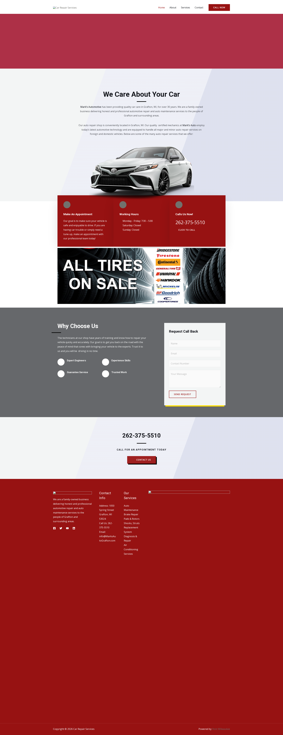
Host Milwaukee (221, 729)
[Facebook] (54, 528)
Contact (199, 7)
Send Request (182, 394)
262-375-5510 (141, 435)
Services (185, 7)
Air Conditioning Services (131, 549)
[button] (185, 230)
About (173, 7)
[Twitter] (61, 528)
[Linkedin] (74, 528)
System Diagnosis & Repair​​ (130, 536)
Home (161, 7)
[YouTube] (67, 528)
